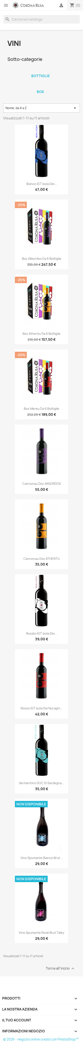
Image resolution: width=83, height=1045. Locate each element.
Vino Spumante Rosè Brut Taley (41, 933)
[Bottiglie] (40, 70)
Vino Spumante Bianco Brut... (41, 858)
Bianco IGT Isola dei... (41, 184)
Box (40, 91)
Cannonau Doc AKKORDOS (41, 484)
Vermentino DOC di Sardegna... (41, 783)
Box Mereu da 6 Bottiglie (41, 409)
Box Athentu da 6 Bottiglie (41, 334)
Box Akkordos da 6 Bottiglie (41, 259)
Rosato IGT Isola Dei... (41, 633)
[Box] (40, 86)
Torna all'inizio (60, 968)
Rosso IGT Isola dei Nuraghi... (42, 708)
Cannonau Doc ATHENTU (41, 559)
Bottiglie (40, 76)
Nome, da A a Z (41, 108)
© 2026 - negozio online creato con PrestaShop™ (41, 1039)
